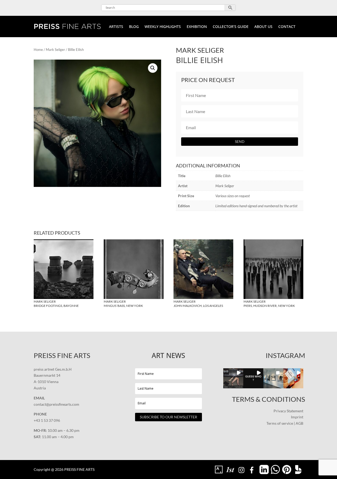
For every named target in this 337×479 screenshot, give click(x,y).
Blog (134, 27)
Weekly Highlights (163, 27)
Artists (116, 27)
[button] (152, 68)
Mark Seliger (55, 49)
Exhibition (197, 27)
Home (38, 49)
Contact (286, 27)
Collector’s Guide (231, 27)
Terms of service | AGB (284, 423)
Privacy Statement (288, 411)
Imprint (297, 417)
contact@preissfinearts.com (56, 404)
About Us (263, 27)
